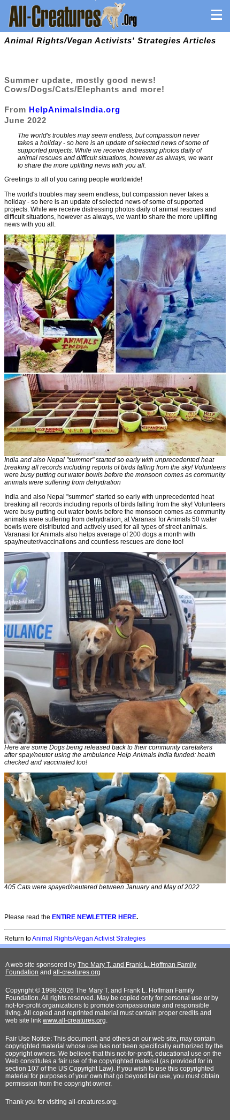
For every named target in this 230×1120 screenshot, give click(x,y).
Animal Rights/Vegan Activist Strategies (88, 938)
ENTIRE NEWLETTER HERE (94, 917)
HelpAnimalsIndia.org (74, 109)
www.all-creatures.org (74, 1020)
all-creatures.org (77, 972)
